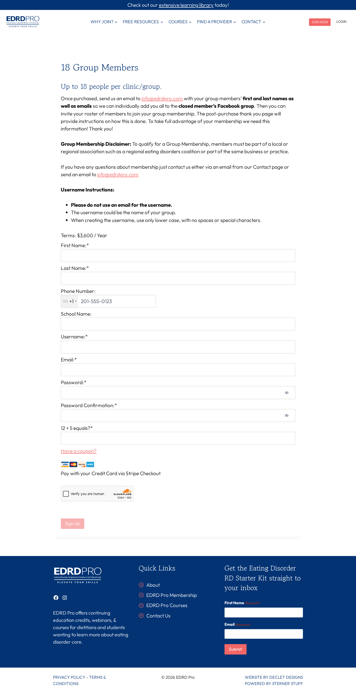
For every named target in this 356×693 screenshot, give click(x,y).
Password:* (73, 382)
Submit (235, 649)
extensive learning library (186, 5)
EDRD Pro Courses (166, 605)
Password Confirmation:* (89, 405)
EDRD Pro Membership (171, 595)
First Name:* (75, 245)
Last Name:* (75, 268)
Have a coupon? (79, 451)
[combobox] (69, 301)
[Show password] (286, 392)
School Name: (76, 314)
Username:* (74, 336)
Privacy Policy (69, 677)
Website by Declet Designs (274, 677)
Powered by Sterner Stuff (274, 683)
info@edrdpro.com (162, 98)
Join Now (319, 22)
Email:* (69, 359)
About (153, 585)
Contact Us (158, 615)
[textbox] (108, 301)
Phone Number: (78, 291)
